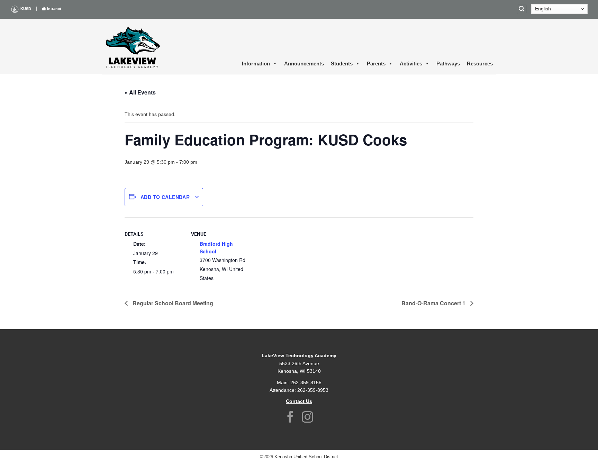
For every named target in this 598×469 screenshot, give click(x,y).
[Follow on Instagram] (308, 418)
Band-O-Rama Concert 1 (434, 303)
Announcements (304, 63)
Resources (480, 63)
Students (342, 63)
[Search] (522, 9)
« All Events (140, 92)
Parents (376, 63)
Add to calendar (165, 196)
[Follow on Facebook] (290, 418)
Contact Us (299, 401)
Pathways (448, 63)
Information (256, 63)
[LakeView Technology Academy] (133, 46)
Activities (411, 63)
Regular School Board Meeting (172, 303)
